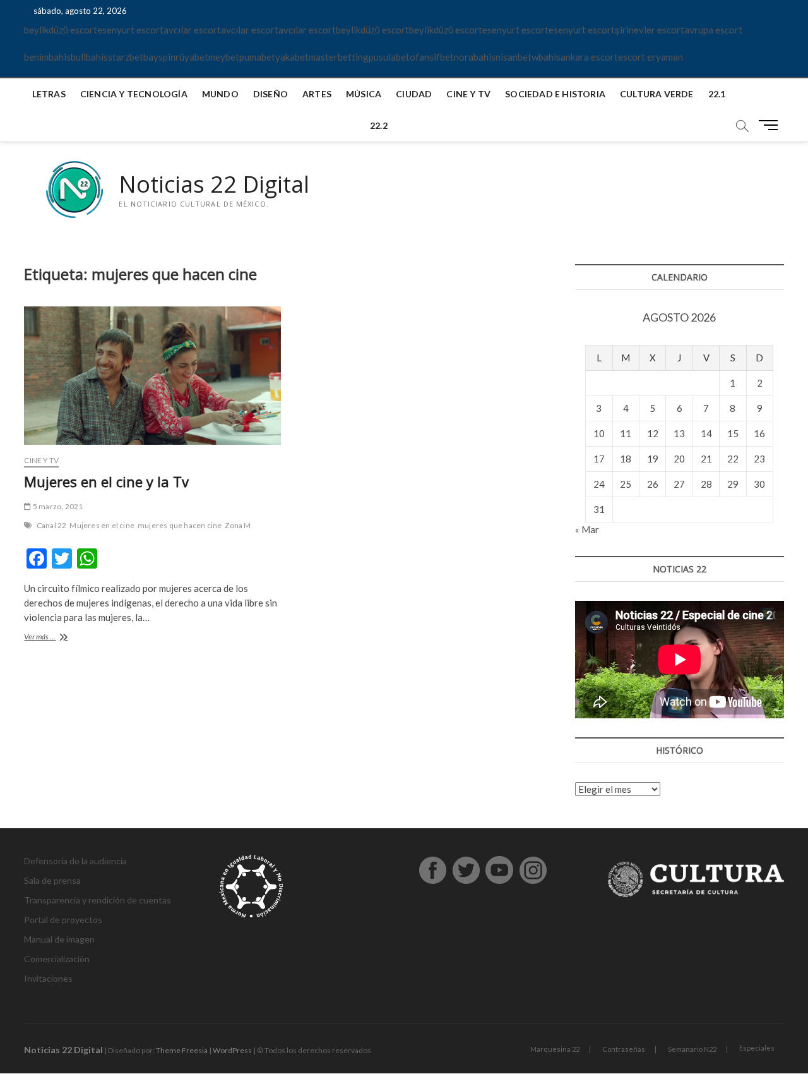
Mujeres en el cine (101, 525)
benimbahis (47, 57)
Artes (316, 93)
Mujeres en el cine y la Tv (106, 481)
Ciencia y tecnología (133, 93)
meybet (223, 57)
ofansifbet (432, 57)
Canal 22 (52, 525)
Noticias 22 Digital (214, 184)
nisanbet (514, 57)
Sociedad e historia (555, 93)
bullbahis (89, 57)
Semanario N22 (692, 1049)
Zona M (238, 525)
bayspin (159, 57)
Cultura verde (657, 93)
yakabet (292, 57)
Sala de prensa (52, 880)
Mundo (220, 93)
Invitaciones (48, 978)
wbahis (546, 57)
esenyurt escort (130, 29)
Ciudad (414, 93)
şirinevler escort (649, 29)
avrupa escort (713, 29)
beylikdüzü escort (60, 29)
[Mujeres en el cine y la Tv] (152, 375)
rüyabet (191, 57)
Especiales (757, 1048)
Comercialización (57, 958)
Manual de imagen (59, 939)
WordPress (232, 1050)
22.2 (379, 125)
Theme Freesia (182, 1050)
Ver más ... (52, 637)
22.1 (717, 93)
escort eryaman (650, 57)
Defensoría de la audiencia (75, 860)
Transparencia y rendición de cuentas (97, 900)
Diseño (270, 93)
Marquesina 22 (554, 1049)
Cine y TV (468, 93)
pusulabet (389, 57)
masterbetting (339, 57)
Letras (49, 93)
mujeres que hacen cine (180, 525)
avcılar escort (192, 29)
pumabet (257, 57)
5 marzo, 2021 (57, 506)
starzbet (125, 57)
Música (363, 93)
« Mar (587, 529)
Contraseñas (623, 1049)
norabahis (475, 57)
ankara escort (589, 57)
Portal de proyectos (63, 919)
